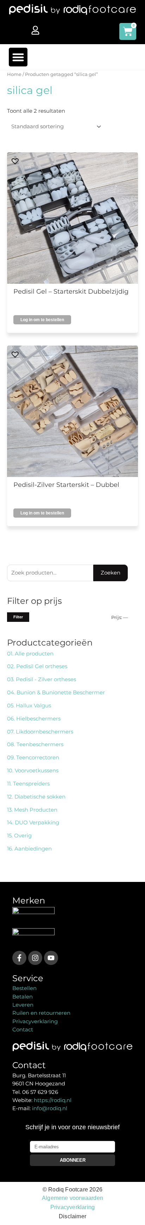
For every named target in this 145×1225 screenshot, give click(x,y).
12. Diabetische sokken (36, 797)
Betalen (22, 997)
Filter (18, 617)
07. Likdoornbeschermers (40, 732)
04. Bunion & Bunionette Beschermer (56, 692)
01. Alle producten (30, 653)
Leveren (22, 1005)
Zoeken (110, 573)
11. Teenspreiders (28, 784)
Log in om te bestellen (42, 319)
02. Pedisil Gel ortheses (37, 666)
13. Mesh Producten (32, 810)
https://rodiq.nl (52, 1100)
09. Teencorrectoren (33, 757)
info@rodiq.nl (49, 1108)
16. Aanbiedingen (29, 849)
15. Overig (19, 835)
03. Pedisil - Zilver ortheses (41, 679)
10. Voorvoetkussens (32, 770)
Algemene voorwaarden (72, 1198)
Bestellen (24, 988)
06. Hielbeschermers (34, 718)
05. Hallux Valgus (29, 705)
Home (14, 74)
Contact (22, 1029)
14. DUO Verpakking (33, 822)
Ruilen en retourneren (41, 1013)
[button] (18, 57)
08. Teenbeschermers (35, 744)
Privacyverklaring (35, 1021)
